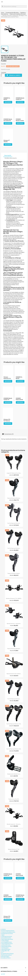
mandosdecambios (6, 955)
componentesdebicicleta (8, 932)
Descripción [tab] (7, 155)
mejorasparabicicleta (7, 939)
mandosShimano (5, 949)
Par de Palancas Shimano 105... (14, 724)
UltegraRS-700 (5, 951)
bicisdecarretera (5, 958)
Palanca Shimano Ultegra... (14, 573)
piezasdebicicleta (6, 938)
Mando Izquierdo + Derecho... (14, 824)
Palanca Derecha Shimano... (14, 498)
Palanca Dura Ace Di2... (14, 799)
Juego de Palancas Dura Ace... (14, 473)
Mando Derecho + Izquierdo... (14, 623)
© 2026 (3, 974)
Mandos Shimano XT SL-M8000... (14, 598)
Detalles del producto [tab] (11, 158)
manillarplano (5, 948)
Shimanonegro (5, 956)
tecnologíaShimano (6, 942)
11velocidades (5, 940)
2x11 (2, 952)
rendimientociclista (6, 936)
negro (2, 935)
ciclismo (3, 929)
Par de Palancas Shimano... (14, 523)
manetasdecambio (6, 946)
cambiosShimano (6, 945)
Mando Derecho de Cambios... (14, 673)
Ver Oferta (8, 102)
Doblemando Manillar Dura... (14, 774)
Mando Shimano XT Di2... (14, 849)
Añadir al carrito (13, 75)
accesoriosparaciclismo (7, 930)
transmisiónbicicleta (6, 943)
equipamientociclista (7, 933)
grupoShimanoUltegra (7, 953)
